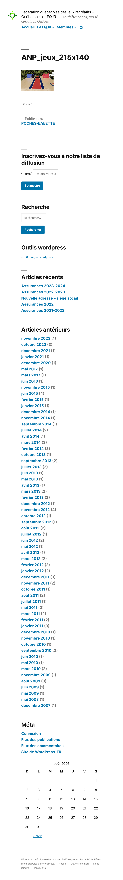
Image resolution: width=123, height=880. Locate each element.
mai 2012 (29, 546)
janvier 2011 (32, 626)
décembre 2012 (35, 503)
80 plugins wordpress (39, 257)
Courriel (27, 174)
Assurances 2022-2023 (43, 292)
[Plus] (81, 27)
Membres (65, 27)
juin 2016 (29, 381)
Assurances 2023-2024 (43, 286)
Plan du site (39, 867)
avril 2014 (30, 436)
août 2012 (30, 528)
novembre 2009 (36, 675)
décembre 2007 (36, 705)
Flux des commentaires (42, 745)
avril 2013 (30, 485)
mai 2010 (29, 662)
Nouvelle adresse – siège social (49, 298)
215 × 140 (26, 104)
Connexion (31, 733)
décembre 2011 (35, 577)
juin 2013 (29, 473)
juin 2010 (29, 656)
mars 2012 (30, 558)
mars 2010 (31, 668)
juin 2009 (30, 687)
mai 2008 (30, 699)
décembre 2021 (35, 350)
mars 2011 (30, 613)
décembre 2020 (36, 363)
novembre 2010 (35, 638)
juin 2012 (29, 540)
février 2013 (32, 497)
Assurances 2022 (37, 304)
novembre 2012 (35, 509)
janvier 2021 (32, 356)
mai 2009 (30, 693)
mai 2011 (29, 607)
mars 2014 (31, 442)
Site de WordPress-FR (41, 752)
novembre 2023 (35, 338)
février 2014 (32, 448)
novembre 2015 (35, 387)
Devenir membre (80, 863)
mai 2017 (29, 369)
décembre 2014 (35, 411)
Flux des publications (40, 739)
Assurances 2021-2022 (42, 310)
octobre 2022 (33, 344)
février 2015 (32, 399)
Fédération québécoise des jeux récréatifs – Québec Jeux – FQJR (57, 859)
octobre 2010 (33, 644)
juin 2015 (29, 393)
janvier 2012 (32, 571)
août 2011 (30, 595)
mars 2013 (30, 491)
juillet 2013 (31, 467)
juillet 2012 (31, 534)
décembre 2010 (35, 632)
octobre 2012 (33, 516)
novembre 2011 (35, 583)
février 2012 (32, 565)
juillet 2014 (31, 430)
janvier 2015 (32, 405)
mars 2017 (30, 375)
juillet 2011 (31, 601)
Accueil (28, 27)
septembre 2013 (36, 460)
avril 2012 (30, 552)
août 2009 (30, 681)
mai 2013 (29, 479)
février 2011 (32, 620)
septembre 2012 (36, 522)
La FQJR (44, 27)
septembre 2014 (36, 424)
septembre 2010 (36, 650)
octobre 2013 (33, 454)
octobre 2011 (33, 589)
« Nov (37, 836)
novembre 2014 (35, 418)
